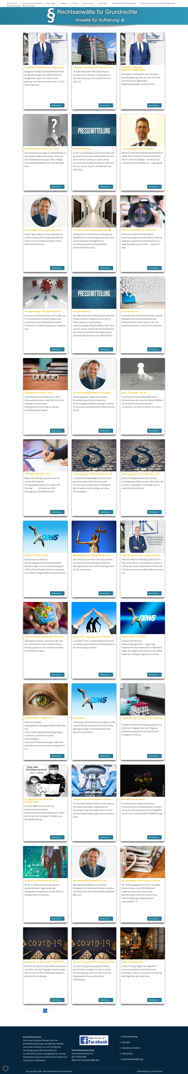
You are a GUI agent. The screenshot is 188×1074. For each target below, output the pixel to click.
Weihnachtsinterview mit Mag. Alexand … (142, 555)
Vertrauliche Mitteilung (123, 3)
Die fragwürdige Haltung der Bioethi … (43, 311)
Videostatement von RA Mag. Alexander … (45, 636)
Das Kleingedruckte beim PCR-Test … (91, 880)
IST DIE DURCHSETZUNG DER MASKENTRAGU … (38, 800)
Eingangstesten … (131, 311)
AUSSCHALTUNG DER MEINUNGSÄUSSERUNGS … (135, 68)
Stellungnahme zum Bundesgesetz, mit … (94, 473)
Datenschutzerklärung (132, 1059)
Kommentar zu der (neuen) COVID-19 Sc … (45, 961)
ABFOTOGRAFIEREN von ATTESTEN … (140, 229)
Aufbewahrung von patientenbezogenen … (142, 719)
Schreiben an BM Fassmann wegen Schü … (45, 67)
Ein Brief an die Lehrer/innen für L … (42, 880)
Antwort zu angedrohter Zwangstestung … (94, 961)
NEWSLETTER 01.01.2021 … (37, 555)
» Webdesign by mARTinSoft (149, 1071)
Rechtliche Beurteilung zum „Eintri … (43, 148)
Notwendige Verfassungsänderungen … (44, 229)
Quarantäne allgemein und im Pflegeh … (93, 636)
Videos (64, 3)
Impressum (127, 1053)
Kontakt (102, 3)
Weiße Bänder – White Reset (21, 5)
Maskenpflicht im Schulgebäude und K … (93, 555)
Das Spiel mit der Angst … (134, 799)
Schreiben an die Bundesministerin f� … (93, 229)
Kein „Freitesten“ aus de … (135, 392)
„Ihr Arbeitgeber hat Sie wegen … (139, 148)
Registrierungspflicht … (134, 961)
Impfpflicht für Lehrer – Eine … (39, 392)
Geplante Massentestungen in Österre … (93, 799)
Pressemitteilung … (83, 148)
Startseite (12, 3)
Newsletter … (80, 717)
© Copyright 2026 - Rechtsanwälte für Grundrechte (49, 1071)
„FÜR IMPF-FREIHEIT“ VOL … (38, 473)
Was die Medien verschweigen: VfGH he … (142, 880)
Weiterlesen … (57, 105)
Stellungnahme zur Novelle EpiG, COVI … (142, 473)
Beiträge (51, 3)
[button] (5, 1068)
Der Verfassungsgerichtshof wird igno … (93, 392)
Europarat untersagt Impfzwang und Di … (93, 67)
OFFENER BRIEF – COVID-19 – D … (40, 717)
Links (74, 3)
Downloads (87, 3)
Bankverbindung (130, 1036)
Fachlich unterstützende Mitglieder (158, 3)
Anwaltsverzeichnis (32, 3)
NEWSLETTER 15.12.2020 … (135, 636)
